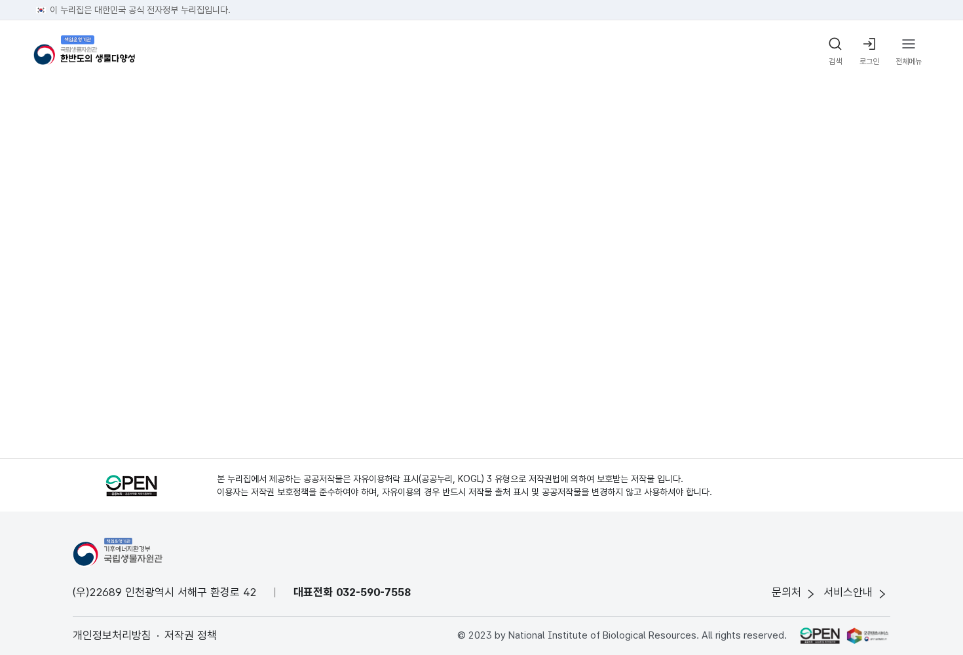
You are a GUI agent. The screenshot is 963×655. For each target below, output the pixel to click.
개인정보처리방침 (112, 635)
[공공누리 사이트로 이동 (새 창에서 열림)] (819, 635)
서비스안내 (848, 592)
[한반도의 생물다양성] (84, 52)
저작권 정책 (190, 635)
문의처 (786, 592)
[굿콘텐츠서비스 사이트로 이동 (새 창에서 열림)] (868, 635)
